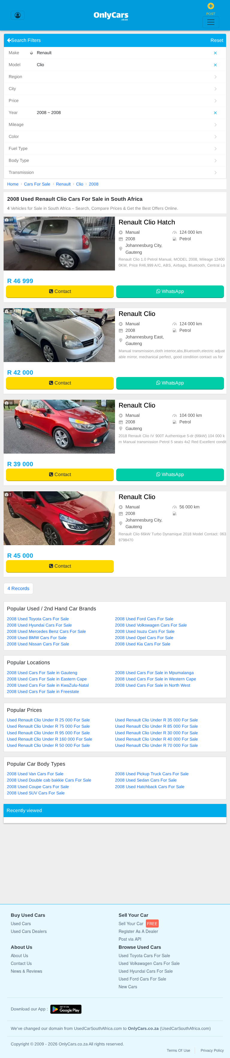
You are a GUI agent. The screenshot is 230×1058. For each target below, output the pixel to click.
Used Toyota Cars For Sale (144, 955)
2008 (94, 184)
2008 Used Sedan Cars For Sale (146, 780)
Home (13, 184)
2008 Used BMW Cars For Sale (36, 637)
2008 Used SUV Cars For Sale (36, 793)
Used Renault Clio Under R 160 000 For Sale (49, 739)
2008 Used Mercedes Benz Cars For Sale (46, 631)
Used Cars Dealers (29, 931)
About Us (19, 955)
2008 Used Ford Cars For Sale (144, 618)
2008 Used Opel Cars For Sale (144, 637)
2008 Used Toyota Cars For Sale (38, 618)
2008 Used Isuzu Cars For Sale (145, 631)
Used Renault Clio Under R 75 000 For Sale (48, 726)
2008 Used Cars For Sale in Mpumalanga (154, 672)
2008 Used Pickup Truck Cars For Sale (152, 773)
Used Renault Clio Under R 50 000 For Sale (48, 745)
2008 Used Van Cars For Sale (35, 773)
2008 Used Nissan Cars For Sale (38, 644)
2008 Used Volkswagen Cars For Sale (151, 625)
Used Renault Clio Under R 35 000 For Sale (156, 720)
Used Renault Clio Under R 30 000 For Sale (156, 732)
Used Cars (21, 923)
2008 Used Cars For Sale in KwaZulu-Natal (48, 685)
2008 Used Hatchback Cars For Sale (149, 786)
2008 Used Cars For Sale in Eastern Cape (47, 679)
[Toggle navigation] (210, 22)
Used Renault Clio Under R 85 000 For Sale (156, 726)
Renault (63, 184)
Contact (62, 291)
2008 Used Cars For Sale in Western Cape (155, 679)
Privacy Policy (212, 1050)
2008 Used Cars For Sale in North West (152, 685)
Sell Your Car (138, 923)
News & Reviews (26, 971)
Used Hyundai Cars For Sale (146, 971)
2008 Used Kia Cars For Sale (142, 644)
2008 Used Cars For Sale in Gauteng (42, 672)
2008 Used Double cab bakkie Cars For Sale (49, 780)
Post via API (130, 939)
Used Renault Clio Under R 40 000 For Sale (156, 739)
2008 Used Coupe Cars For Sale (38, 786)
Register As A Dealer (138, 931)
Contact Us (21, 963)
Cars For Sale (37, 184)
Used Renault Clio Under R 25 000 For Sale (48, 720)
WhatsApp (172, 291)
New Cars (128, 986)
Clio (79, 184)
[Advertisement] (48, 860)
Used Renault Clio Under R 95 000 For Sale (48, 732)
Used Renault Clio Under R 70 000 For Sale (156, 745)
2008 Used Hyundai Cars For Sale (39, 625)
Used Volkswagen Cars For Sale (149, 963)
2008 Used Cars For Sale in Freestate (43, 691)
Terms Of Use (178, 1050)
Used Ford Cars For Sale (142, 979)
